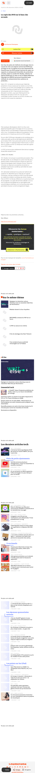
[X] (12, 767)
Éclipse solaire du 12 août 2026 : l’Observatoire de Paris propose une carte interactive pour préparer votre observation (17, 402)
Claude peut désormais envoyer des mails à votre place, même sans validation (21, 548)
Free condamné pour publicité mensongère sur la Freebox (19, 342)
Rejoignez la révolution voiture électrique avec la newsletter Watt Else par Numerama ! (21, 303)
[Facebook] (17, 767)
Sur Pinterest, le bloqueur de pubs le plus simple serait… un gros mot (22, 628)
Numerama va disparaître (8, 410)
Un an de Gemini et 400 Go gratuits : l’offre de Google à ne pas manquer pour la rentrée (22, 473)
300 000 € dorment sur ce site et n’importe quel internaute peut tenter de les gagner (22, 567)
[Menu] (8, 3)
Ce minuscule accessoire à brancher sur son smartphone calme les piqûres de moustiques (22, 696)
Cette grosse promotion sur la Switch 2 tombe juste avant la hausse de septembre (22, 557)
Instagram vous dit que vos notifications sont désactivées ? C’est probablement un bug (22, 517)
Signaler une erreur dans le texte (10, 264)
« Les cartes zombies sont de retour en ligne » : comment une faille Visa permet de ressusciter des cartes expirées (22, 536)
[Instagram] (15, 767)
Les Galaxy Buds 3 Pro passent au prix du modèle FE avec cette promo (22, 655)
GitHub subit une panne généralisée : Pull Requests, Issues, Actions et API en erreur (22, 647)
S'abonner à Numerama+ (16, 250)
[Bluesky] (25, 767)
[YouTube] (7, 767)
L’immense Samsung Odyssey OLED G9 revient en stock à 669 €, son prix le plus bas (22, 451)
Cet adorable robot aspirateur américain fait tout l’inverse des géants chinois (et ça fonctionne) (21, 687)
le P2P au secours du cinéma (18, 325)
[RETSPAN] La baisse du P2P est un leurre (20, 318)
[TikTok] (10, 767)
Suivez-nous (5, 60)
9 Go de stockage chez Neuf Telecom (20, 334)
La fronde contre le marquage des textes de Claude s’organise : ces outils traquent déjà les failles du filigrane (22, 638)
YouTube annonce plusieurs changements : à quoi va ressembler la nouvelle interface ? (22, 463)
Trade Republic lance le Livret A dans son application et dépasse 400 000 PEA (22, 527)
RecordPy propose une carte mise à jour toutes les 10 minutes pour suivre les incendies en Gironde (17, 406)
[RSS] (23, 767)
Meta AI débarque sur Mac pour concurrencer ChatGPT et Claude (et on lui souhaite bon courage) (22, 508)
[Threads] (28, 767)
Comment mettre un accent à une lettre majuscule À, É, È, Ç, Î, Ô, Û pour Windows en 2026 (17, 397)
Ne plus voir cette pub (7, 293)
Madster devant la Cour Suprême (19, 309)
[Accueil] (3, 3)
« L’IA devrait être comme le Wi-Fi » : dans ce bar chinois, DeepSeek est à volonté (22, 605)
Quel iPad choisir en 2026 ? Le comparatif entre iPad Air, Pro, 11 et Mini (21, 668)
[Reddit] (20, 767)
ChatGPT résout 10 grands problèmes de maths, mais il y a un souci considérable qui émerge (20, 391)
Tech (4, 11)
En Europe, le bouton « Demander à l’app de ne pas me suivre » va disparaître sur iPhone (21, 677)
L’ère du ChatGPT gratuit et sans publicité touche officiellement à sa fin (21, 619)
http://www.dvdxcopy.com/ (8, 221)
